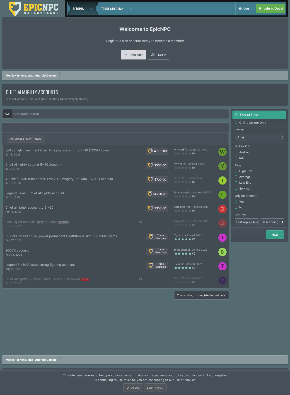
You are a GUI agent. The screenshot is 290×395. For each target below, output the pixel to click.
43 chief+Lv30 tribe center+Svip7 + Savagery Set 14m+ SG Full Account (59, 179)
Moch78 (179, 278)
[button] (92, 8)
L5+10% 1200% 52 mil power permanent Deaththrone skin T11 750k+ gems (61, 236)
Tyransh (179, 235)
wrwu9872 (181, 149)
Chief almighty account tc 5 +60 (29, 207)
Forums (78, 8)
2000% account (17, 250)
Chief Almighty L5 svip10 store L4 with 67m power (42, 279)
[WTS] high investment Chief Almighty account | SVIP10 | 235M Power (57, 150)
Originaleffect (182, 206)
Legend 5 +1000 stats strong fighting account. (40, 265)
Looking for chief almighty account (31, 222)
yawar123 (180, 163)
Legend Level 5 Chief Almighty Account (34, 193)
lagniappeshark (183, 192)
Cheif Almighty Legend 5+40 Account (33, 164)
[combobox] (115, 114)
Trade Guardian (112, 8)
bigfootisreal (182, 249)
